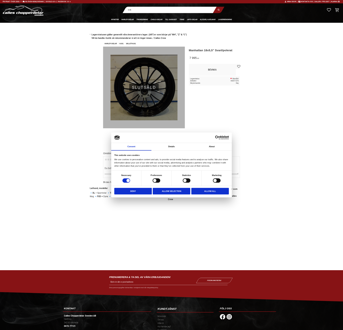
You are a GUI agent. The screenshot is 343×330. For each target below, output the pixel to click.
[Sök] (218, 10)
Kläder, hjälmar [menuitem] (207, 19)
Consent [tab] (131, 146)
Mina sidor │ (292, 2)
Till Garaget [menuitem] (171, 19)
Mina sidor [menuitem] (162, 316)
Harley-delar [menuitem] (127, 19)
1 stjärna (106, 159)
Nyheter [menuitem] (115, 19)
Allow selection (171, 191)
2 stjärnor (108, 159)
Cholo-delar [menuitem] (156, 19)
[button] (329, 10)
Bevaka (212, 69)
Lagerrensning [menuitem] (225, 19)
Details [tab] (171, 146)
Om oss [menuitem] (161, 320)
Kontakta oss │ (308, 2)
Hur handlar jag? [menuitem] (164, 326)
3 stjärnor (110, 159)
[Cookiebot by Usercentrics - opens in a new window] (217, 138)
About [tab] (212, 146)
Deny (133, 191)
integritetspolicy (152, 288)
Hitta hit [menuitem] (161, 323)
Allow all (210, 191)
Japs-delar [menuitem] (192, 19)
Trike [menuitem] (182, 19)
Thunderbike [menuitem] (142, 19)
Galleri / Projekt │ (323, 2)
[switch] (156, 180)
